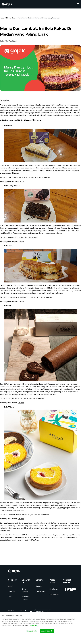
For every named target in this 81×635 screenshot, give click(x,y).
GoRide (54, 523)
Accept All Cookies (47, 631)
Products (11, 591)
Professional (40, 591)
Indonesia (40, 612)
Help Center (53, 589)
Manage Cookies (32, 631)
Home (2, 18)
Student (39, 586)
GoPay (59, 508)
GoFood (21, 181)
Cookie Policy (34, 625)
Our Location (54, 594)
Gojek (24, 540)
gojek (14, 18)
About (10, 586)
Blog (7, 18)
